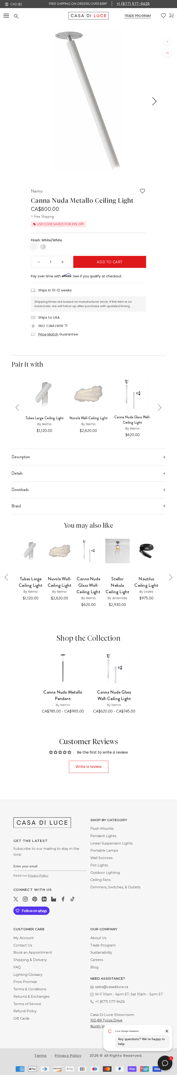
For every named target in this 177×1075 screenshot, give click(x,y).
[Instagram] (25, 899)
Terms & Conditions (29, 989)
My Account (23, 938)
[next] (153, 101)
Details (17, 473)
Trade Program (103, 945)
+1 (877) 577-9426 (133, 3)
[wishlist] (163, 15)
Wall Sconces (101, 858)
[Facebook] (63, 899)
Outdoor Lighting (105, 873)
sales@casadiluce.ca (111, 987)
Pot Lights (99, 865)
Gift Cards (21, 1018)
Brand (16, 506)
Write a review (89, 766)
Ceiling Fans (100, 880)
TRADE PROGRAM (137, 15)
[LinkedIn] (44, 899)
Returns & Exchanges (31, 996)
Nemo (37, 191)
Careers (96, 960)
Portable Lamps (104, 850)
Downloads (20, 490)
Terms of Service (27, 1004)
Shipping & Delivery (30, 960)
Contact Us (22, 945)
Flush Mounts (101, 828)
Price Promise (25, 982)
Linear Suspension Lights (111, 843)
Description (21, 457)
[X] (15, 899)
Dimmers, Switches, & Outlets (115, 887)
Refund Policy (25, 1011)
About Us (98, 938)
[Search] (41, 16)
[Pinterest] (34, 899)
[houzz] (53, 899)
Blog (94, 967)
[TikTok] (72, 899)
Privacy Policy (38, 875)
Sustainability (101, 952)
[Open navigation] (6, 16)
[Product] (62, 668)
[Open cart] (171, 15)
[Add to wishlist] (142, 191)
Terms (40, 1055)
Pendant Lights (103, 836)
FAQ (17, 967)
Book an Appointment (32, 952)
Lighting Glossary (27, 975)
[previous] (22, 101)
